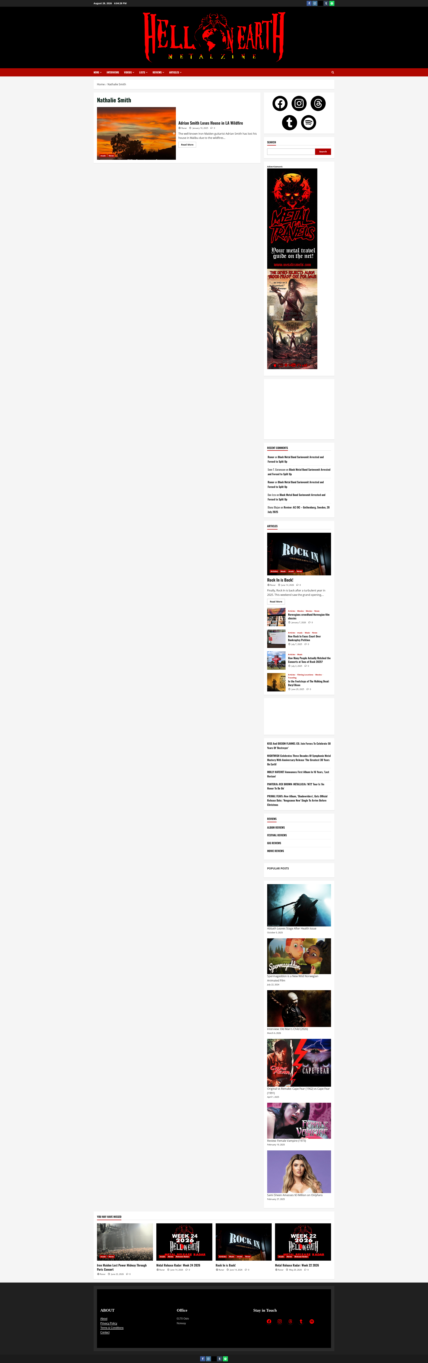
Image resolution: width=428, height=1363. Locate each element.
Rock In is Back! (280, 580)
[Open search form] (332, 72)
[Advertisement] (299, 409)
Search (271, 142)
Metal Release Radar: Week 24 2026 (178, 1265)
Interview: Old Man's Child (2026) (287, 1029)
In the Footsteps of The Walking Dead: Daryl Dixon (276, 682)
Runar (184, 128)
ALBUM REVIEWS (276, 827)
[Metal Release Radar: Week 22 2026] (303, 1242)
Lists (142, 72)
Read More (188, 144)
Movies (300, 611)
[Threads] (320, 3)
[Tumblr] (326, 3)
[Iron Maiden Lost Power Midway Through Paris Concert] (125, 1242)
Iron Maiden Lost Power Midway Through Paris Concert (122, 1267)
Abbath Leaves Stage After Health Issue (291, 928)
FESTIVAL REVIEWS (277, 835)
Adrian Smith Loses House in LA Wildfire (136, 133)
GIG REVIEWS (274, 843)
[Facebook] (309, 3)
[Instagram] (314, 3)
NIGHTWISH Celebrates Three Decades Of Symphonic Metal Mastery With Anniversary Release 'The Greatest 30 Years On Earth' (299, 760)
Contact (105, 1332)
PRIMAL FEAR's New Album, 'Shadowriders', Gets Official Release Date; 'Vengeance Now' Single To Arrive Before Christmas (297, 800)
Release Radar (182, 1256)
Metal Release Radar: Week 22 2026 (297, 1265)
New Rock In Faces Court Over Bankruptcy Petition (276, 639)
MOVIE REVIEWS (275, 851)
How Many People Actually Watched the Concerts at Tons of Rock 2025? (276, 660)
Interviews (113, 72)
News (96, 72)
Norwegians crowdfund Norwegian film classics (276, 617)
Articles (174, 72)
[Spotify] (331, 3)
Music (283, 571)
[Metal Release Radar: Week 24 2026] (184, 1242)
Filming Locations (305, 675)
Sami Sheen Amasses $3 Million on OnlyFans (295, 1195)
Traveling (292, 678)
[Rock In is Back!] (299, 554)
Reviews (157, 72)
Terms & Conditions (112, 1327)
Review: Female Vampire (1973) (286, 1141)
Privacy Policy (108, 1323)
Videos (128, 72)
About (103, 1318)
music (103, 155)
